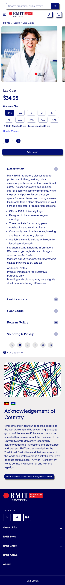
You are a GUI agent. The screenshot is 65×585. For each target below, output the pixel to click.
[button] (5, 14)
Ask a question (15, 352)
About (7, 564)
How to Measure (11, 131)
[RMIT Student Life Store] (20, 14)
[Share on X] (43, 345)
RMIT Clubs (10, 545)
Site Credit (32, 580)
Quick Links (10, 527)
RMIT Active (10, 554)
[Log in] (49, 14)
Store (16, 22)
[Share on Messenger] (19, 345)
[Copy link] (27, 345)
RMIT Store (9, 536)
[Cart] (58, 14)
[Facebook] (35, 345)
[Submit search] (55, 6)
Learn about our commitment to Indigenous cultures (29, 476)
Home (6, 22)
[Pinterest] (50, 345)
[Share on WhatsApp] (12, 345)
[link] (32, 497)
